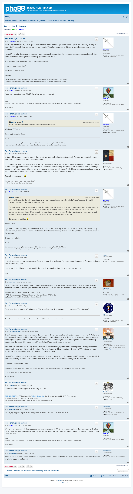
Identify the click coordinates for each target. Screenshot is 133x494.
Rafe (104, 162)
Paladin (105, 392)
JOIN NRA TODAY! (11, 396)
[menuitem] (7, 16)
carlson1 (15, 29)
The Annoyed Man (108, 339)
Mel (104, 314)
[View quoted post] (23, 122)
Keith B (21, 29)
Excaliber (106, 49)
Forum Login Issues (15, 26)
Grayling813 (107, 450)
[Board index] (15, 8)
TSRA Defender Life (37, 396)
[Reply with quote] (96, 39)
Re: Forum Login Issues (16, 88)
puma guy (106, 288)
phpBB (60, 480)
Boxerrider (106, 406)
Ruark (105, 255)
